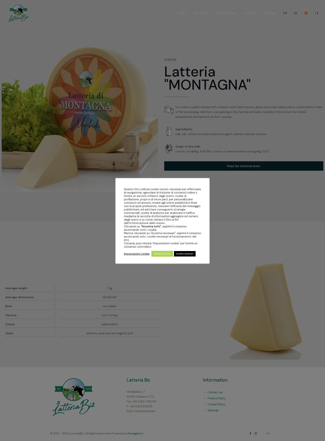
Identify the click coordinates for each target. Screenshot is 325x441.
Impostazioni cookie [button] (137, 254)
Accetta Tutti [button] (162, 253)
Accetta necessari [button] (184, 253)
